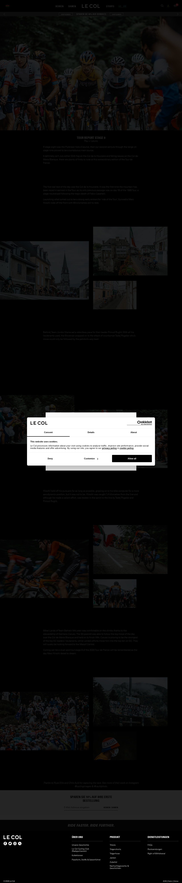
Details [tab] (91, 432)
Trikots (113, 845)
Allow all (132, 458)
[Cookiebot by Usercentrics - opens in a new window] (139, 423)
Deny (50, 458)
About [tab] (134, 432)
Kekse (176, 881)
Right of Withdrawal (156, 853)
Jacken (113, 858)
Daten (170, 881)
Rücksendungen (155, 849)
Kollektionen (77, 855)
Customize (89, 458)
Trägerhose (115, 853)
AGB (165, 881)
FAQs (150, 845)
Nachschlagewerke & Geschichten (119, 867)
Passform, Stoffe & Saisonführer (86, 859)
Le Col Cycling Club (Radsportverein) (80, 850)
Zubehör (113, 862)
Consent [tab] (48, 432)
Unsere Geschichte (80, 845)
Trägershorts (115, 849)
